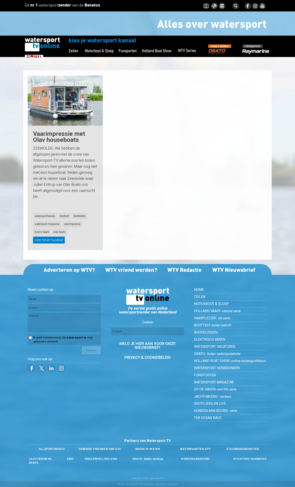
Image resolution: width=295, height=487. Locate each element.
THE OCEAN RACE (207, 418)
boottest (64, 216)
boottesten (80, 216)
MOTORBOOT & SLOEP (211, 304)
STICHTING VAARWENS (249, 459)
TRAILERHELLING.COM (100, 459)
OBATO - (147, 459)
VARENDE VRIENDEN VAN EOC (100, 449)
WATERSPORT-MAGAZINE (214, 382)
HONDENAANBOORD (195, 459)
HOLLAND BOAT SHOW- (230, 361)
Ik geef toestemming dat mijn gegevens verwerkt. (63, 339)
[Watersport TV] (147, 303)
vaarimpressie (72, 224)
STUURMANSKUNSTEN (242, 449)
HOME (199, 289)
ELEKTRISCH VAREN (209, 339)
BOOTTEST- (212, 325)
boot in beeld (42, 232)
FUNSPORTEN (205, 375)
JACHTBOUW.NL (40, 459)
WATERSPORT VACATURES (214, 346)
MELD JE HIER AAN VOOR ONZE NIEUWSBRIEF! (147, 346)
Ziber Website (131, 484)
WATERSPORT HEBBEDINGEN (217, 368)
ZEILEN (199, 296)
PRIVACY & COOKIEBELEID (147, 358)
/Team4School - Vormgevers (166, 484)
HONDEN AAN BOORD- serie (215, 410)
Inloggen (120, 484)
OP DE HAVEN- (215, 389)
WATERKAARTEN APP (195, 449)
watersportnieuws (45, 216)
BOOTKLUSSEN (205, 332)
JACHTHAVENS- (212, 396)
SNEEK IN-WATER (147, 449)
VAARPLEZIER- (212, 318)
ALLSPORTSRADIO (52, 449)
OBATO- (217, 353)
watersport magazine (47, 224)
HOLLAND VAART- (217, 311)
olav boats (60, 232)
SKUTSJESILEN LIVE (210, 403)
